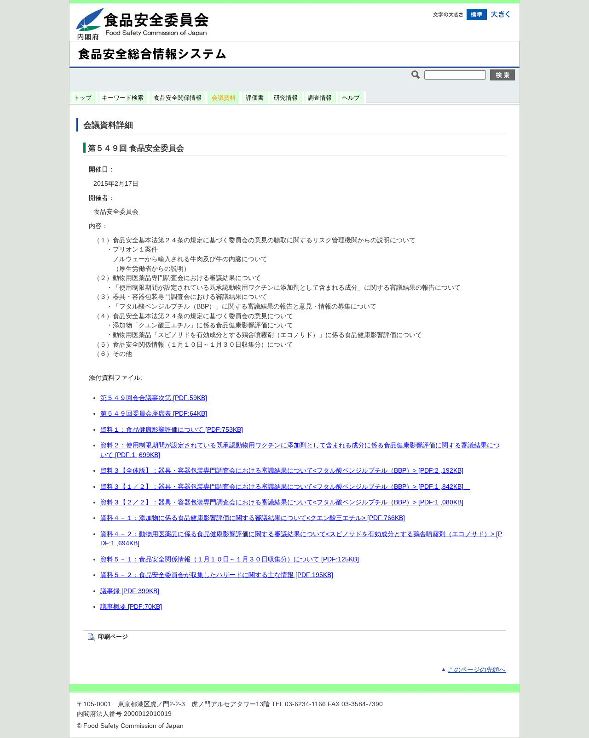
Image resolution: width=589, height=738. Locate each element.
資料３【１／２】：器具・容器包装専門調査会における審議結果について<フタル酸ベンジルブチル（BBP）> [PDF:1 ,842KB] (285, 486)
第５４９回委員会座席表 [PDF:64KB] (153, 413)
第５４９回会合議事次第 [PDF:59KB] (153, 398)
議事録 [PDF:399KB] (129, 591)
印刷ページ (113, 636)
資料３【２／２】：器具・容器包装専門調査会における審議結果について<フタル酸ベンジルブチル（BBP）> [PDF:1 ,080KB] (281, 502)
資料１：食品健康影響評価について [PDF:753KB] (171, 429)
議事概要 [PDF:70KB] (131, 606)
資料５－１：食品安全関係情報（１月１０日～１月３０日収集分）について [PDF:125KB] (229, 559)
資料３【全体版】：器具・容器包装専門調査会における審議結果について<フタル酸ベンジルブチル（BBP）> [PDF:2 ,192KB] (281, 470)
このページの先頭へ (477, 669)
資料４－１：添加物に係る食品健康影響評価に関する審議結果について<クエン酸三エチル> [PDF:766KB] (252, 518)
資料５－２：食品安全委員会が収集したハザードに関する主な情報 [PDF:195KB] (216, 575)
